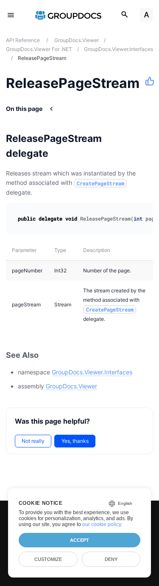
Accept (79, 540)
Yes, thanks (75, 441)
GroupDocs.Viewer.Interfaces (92, 372)
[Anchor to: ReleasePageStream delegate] (145, 146)
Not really (33, 441)
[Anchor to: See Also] (48, 355)
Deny (111, 559)
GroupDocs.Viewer (71, 386)
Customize (48, 559)
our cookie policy (101, 524)
